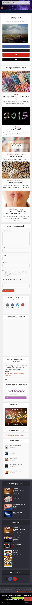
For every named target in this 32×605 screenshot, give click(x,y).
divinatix (24, 21)
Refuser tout (28, 602)
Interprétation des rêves (13, 154)
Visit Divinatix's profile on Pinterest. (14, 435)
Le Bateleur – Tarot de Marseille (19, 551)
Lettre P (23, 154)
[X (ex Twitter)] (6, 579)
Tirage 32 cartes (17, 497)
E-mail (4, 255)
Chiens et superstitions (15, 445)
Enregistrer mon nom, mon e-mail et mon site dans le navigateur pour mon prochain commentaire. (15, 274)
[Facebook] (10, 579)
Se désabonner (21, 593)
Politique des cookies (12, 593)
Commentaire (6, 231)
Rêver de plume (17, 512)
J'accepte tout (18, 597)
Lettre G (23, 180)
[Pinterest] (15, 579)
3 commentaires (17, 532)
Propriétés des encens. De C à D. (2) (16, 97)
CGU (16, 591)
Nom (4, 248)
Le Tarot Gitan (17, 544)
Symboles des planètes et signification (17, 537)
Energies (16, 94)
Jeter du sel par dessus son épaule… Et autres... (19, 529)
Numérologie (16, 127)
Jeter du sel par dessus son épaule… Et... (18, 490)
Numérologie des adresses (16, 452)
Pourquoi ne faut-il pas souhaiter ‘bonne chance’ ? (16, 212)
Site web (4, 262)
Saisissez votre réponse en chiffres (12, 279)
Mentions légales (5, 589)
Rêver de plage (16, 156)
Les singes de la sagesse (16, 464)
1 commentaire (17, 546)
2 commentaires (17, 541)
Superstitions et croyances (16, 209)
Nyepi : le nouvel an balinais (16, 471)
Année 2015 (16, 129)
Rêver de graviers (16, 182)
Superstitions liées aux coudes (19, 505)
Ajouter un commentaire (12, 21)
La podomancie (13, 458)
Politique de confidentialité (24, 591)
